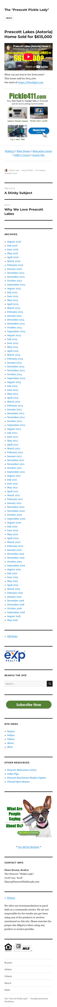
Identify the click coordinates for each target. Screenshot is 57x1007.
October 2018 (14, 608)
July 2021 (12, 479)
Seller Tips (13, 773)
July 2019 (12, 573)
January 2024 (14, 362)
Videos (11, 739)
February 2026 (15, 265)
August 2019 (14, 569)
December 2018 (15, 600)
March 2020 (13, 542)
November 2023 (16, 370)
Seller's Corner (22, 155)
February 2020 (15, 546)
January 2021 (14, 503)
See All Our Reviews (28, 847)
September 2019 (16, 565)
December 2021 (15, 460)
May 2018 (12, 620)
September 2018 (16, 612)
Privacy (11, 897)
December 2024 (15, 319)
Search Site (38, 155)
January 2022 (14, 456)
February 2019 (15, 592)
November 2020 (16, 510)
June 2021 (12, 483)
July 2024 (12, 339)
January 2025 (14, 315)
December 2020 (15, 507)
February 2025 (15, 311)
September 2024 (16, 331)
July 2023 (12, 386)
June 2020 (12, 530)
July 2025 (12, 292)
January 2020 (14, 550)
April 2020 (13, 538)
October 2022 (14, 421)
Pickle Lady (14, 170)
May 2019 (12, 581)
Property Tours (10, 173)
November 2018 (15, 604)
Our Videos (40, 170)
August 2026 (14, 241)
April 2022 (13, 444)
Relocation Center (42, 151)
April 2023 (12, 397)
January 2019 (14, 596)
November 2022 (16, 417)
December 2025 (15, 272)
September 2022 (16, 425)
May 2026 (12, 253)
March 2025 (13, 308)
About (10, 743)
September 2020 (16, 518)
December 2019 (15, 553)
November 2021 (15, 464)
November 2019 (15, 557)
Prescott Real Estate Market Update (26, 777)
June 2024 (12, 343)
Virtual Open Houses (18, 781)
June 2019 (12, 577)
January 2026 (14, 269)
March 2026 (13, 261)
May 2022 (12, 440)
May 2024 (12, 347)
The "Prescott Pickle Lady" (26, 10)
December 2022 (15, 413)
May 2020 (12, 534)
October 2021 (14, 468)
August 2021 (14, 475)
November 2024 (16, 323)
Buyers (11, 731)
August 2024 (14, 335)
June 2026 (12, 249)
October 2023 (14, 374)
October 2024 (14, 327)
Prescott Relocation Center (22, 770)
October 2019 (14, 561)
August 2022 (14, 429)
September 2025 (16, 284)
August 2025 (14, 288)
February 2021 (15, 499)
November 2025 (16, 276)
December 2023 (15, 366)
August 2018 (14, 616)
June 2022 (12, 436)
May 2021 (12, 487)
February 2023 (15, 405)
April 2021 (12, 491)
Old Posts (12, 636)
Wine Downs (23, 151)
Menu (9, 18)
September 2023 (16, 378)
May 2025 (12, 300)
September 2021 (16, 471)
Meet (10, 747)
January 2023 (14, 409)
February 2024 (15, 358)
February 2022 (15, 452)
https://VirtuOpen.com (30, 82)
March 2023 (13, 401)
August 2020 (14, 522)
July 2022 (12, 432)
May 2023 (12, 393)
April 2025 (13, 304)
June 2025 (12, 296)
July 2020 (12, 526)
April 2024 (13, 351)
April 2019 (12, 585)
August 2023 (14, 382)
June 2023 (12, 390)
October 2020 (14, 514)
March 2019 (13, 589)
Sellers (11, 735)
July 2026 (12, 245)
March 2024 (13, 354)
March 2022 (13, 448)
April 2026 (13, 257)
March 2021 (13, 495)
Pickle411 (10, 151)
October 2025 (14, 280)
